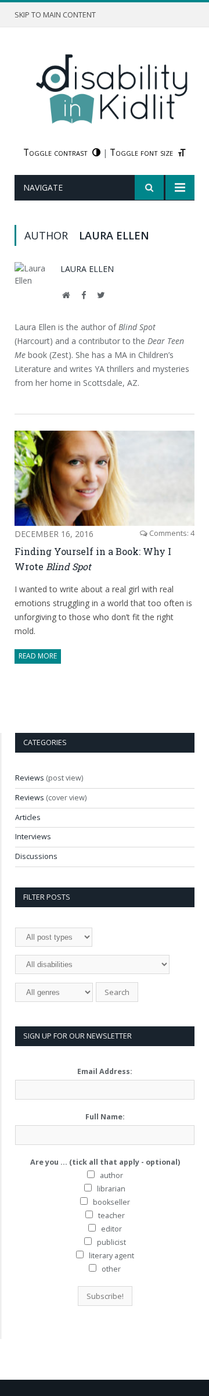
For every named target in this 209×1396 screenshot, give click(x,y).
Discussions (36, 856)
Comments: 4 (170, 533)
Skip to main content (55, 15)
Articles (28, 817)
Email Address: (104, 1071)
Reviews (29, 778)
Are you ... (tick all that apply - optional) (105, 1162)
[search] (149, 187)
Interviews (33, 837)
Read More (38, 656)
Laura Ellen (87, 268)
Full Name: (105, 1117)
